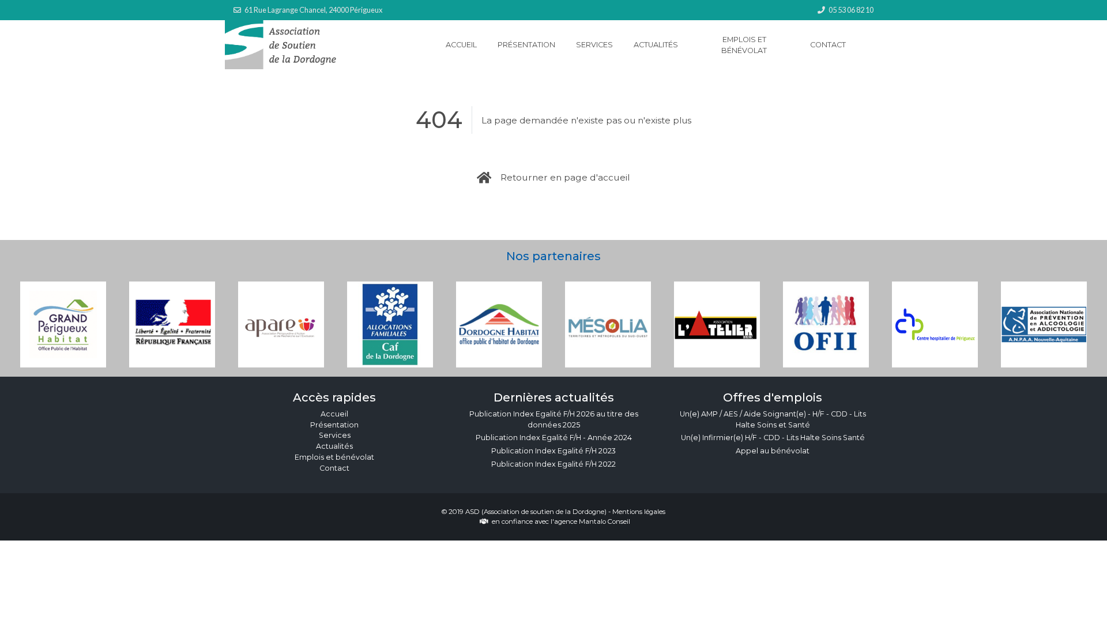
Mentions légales (638, 512)
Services (594, 44)
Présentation (526, 44)
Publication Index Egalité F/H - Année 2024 (554, 437)
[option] (63, 324)
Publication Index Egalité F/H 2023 (553, 450)
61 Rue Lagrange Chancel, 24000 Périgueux (313, 9)
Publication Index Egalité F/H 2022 (553, 464)
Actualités (656, 44)
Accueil (461, 44)
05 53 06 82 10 (851, 9)
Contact (828, 44)
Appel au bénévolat (772, 450)
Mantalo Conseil (604, 521)
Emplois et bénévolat (744, 45)
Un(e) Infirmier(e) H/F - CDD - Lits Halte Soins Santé (773, 437)
